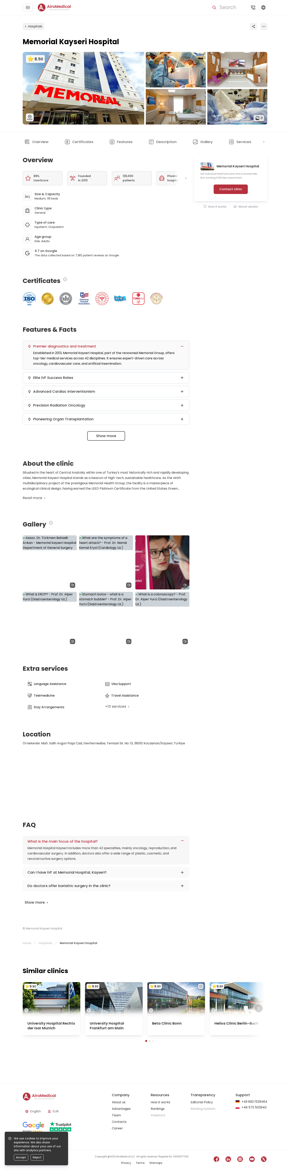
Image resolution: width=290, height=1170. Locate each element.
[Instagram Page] (240, 1160)
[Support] (253, 7)
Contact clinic (230, 189)
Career (117, 1128)
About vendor (248, 207)
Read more (32, 497)
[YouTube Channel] (251, 1160)
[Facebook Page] (216, 1160)
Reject (37, 1157)
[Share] (253, 26)
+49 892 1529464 (254, 1102)
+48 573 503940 (254, 1107)
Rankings (158, 1108)
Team (116, 1115)
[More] (263, 26)
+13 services (115, 706)
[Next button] (264, 142)
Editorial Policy (202, 1102)
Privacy (126, 1163)
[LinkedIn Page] (228, 1160)
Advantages (121, 1108)
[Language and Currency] (263, 7)
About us (118, 1102)
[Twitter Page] (263, 1160)
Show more (106, 435)
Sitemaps (155, 1163)
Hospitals (35, 26)
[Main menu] (28, 7)
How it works (217, 207)
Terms (140, 1163)
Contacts (119, 1121)
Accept (21, 1157)
